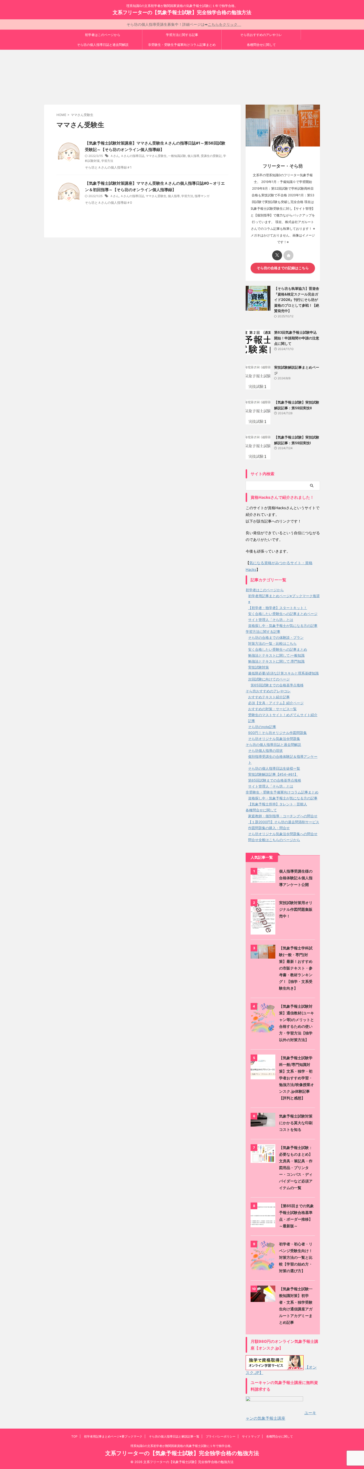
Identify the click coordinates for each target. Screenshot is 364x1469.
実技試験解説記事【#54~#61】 (273, 774)
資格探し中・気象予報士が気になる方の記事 (282, 625)
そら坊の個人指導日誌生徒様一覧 (274, 768)
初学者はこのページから (102, 35)
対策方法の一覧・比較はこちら (272, 643)
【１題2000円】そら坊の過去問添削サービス (283, 822)
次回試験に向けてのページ (269, 679)
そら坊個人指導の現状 (265, 750)
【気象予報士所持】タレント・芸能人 (277, 804)
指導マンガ (202, 196)
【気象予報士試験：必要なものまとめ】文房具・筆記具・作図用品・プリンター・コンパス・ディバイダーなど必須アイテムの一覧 (295, 1167)
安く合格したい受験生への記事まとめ (277, 649)
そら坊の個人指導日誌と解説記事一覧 (174, 1436)
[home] (288, 255)
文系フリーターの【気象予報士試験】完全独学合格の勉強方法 (182, 12)
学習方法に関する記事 (182, 35)
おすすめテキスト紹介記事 (269, 697)
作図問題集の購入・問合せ (269, 828)
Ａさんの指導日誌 (132, 156)
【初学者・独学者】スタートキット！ (277, 608)
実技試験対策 (258, 667)
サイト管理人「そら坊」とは (270, 619)
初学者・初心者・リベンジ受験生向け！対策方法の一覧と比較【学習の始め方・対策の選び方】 (295, 1257)
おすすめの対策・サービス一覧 (272, 709)
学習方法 (107, 161)
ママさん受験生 (156, 156)
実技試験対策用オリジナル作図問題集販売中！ (295, 909)
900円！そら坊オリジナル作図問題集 (277, 733)
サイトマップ (251, 1436)
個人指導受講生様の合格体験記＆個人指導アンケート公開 (295, 878)
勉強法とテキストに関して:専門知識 (276, 661)
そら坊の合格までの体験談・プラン (276, 637)
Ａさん (114, 156)
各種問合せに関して (261, 45)
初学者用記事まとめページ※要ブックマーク (113, 1436)
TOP (74, 1436)
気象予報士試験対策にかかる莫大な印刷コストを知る (295, 1123)
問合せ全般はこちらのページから (274, 840)
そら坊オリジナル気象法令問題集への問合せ (282, 834)
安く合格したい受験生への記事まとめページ (282, 614)
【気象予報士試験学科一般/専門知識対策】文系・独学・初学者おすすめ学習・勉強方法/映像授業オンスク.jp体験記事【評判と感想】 (296, 1078)
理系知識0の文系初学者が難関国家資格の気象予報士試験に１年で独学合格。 (182, 1446)
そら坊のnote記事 (262, 727)
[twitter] (277, 255)
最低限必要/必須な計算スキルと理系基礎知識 (283, 673)
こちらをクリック (224, 24)
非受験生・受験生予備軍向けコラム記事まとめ (182, 45)
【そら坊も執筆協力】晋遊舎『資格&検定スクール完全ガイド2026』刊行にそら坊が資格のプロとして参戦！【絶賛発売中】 (296, 299)
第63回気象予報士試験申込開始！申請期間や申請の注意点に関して (296, 338)
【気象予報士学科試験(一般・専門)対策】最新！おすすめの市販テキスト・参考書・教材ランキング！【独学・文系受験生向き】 (295, 968)
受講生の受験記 (211, 156)
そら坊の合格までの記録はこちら (283, 268)
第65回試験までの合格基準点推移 (277, 685)
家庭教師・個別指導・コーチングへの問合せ (282, 816)
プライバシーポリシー (220, 1436)
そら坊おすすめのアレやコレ (261, 35)
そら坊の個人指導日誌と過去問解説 (103, 45)
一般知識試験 (177, 156)
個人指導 (193, 156)
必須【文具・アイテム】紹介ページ (276, 703)
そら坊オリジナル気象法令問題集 (274, 738)
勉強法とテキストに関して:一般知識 (276, 655)
